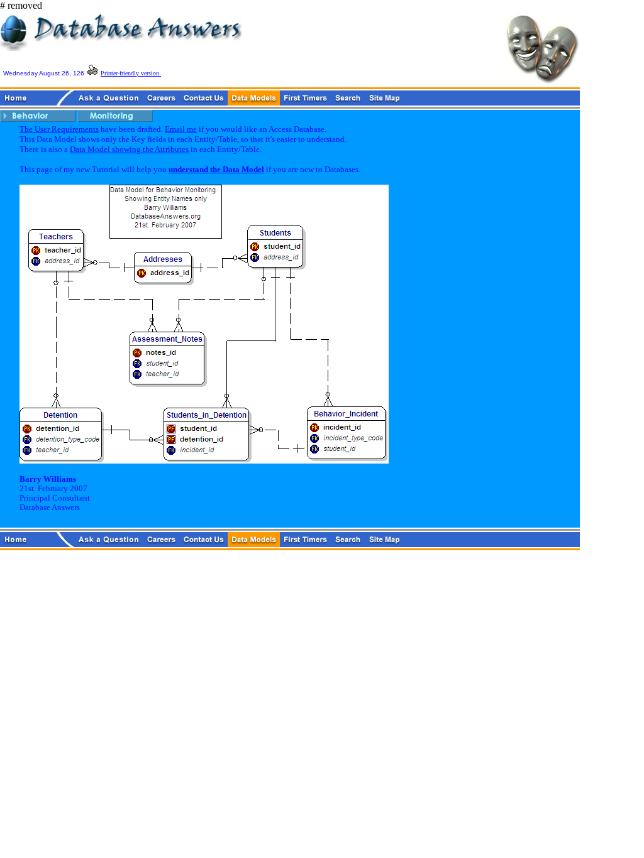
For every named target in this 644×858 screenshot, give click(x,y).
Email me (181, 129)
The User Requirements (59, 129)
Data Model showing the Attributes (129, 149)
